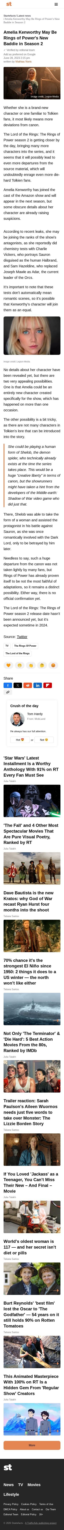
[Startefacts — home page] (9, 4)
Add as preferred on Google (20, 54)
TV (7, 645)
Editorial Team (11, 1514)
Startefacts (10, 15)
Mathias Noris (23, 61)
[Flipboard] (47, 685)
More (32, 1445)
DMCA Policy (10, 1509)
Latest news (24, 15)
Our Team (51, 1509)
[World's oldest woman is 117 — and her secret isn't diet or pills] (32, 1267)
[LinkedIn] (37, 685)
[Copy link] (8, 692)
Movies (34, 1484)
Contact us (37, 1509)
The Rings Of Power (25, 645)
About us (24, 1509)
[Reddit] (27, 685)
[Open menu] (56, 4)
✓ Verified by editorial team (19, 49)
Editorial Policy (28, 1514)
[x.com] (18, 685)
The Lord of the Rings (18, 653)
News (9, 1484)
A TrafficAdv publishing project (41, 1523)
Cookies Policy (29, 1504)
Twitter (22, 637)
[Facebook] (8, 685)
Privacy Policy (11, 1504)
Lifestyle (11, 1494)
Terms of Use (46, 1504)
